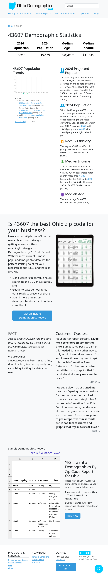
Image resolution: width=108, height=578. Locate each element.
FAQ (10, 565)
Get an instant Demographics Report (32, 315)
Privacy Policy (38, 559)
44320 (82, 175)
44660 (89, 179)
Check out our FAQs (20, 122)
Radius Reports (43, 13)
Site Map (36, 562)
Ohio (10, 26)
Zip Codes (84, 13)
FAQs (96, 13)
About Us (12, 568)
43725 (84, 126)
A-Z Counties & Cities (65, 13)
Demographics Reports (19, 13)
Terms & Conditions (40, 557)
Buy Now (72, 516)
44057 (82, 129)
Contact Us (60, 559)
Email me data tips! (66, 567)
